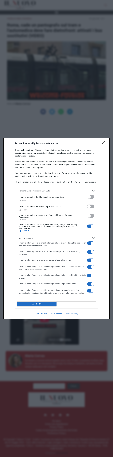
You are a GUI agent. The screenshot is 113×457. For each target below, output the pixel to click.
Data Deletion (41, 314)
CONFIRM (37, 304)
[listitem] (56, 190)
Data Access (56, 314)
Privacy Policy (72, 314)
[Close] (104, 143)
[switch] (90, 197)
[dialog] (56, 228)
